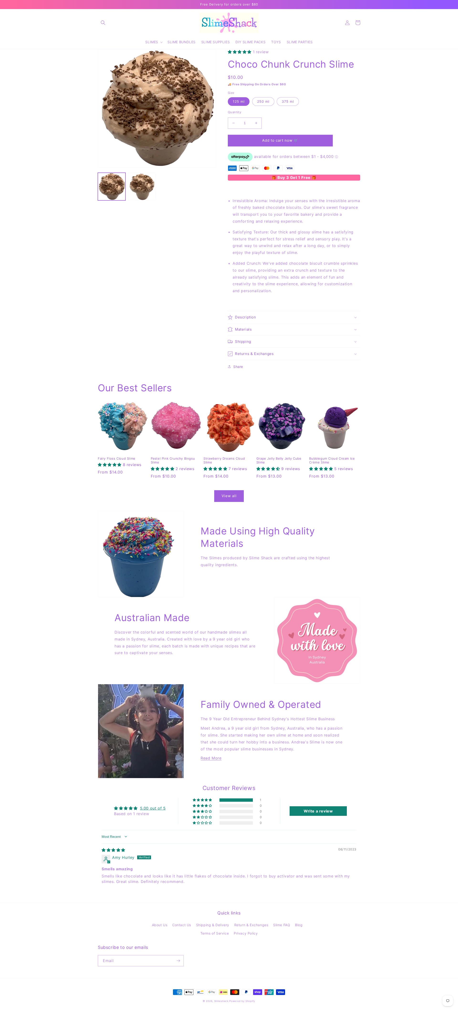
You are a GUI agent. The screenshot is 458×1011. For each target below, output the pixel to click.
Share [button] (238, 367)
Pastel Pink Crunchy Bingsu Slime (173, 460)
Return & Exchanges (251, 925)
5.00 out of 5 (153, 808)
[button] (103, 22)
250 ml (263, 101)
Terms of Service (214, 933)
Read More (211, 758)
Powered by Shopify (242, 1001)
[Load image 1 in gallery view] (111, 186)
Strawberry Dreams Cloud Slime (224, 460)
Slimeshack (221, 1001)
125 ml (239, 101)
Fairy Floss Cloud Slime (116, 458)
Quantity (234, 112)
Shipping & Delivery (212, 925)
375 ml (288, 101)
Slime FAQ (281, 925)
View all (229, 496)
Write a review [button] (318, 811)
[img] (113, 850)
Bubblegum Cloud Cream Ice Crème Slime (332, 460)
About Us (159, 925)
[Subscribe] (178, 960)
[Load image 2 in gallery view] (142, 186)
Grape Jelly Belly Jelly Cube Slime (279, 460)
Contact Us (181, 925)
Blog (298, 925)
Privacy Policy (246, 933)
